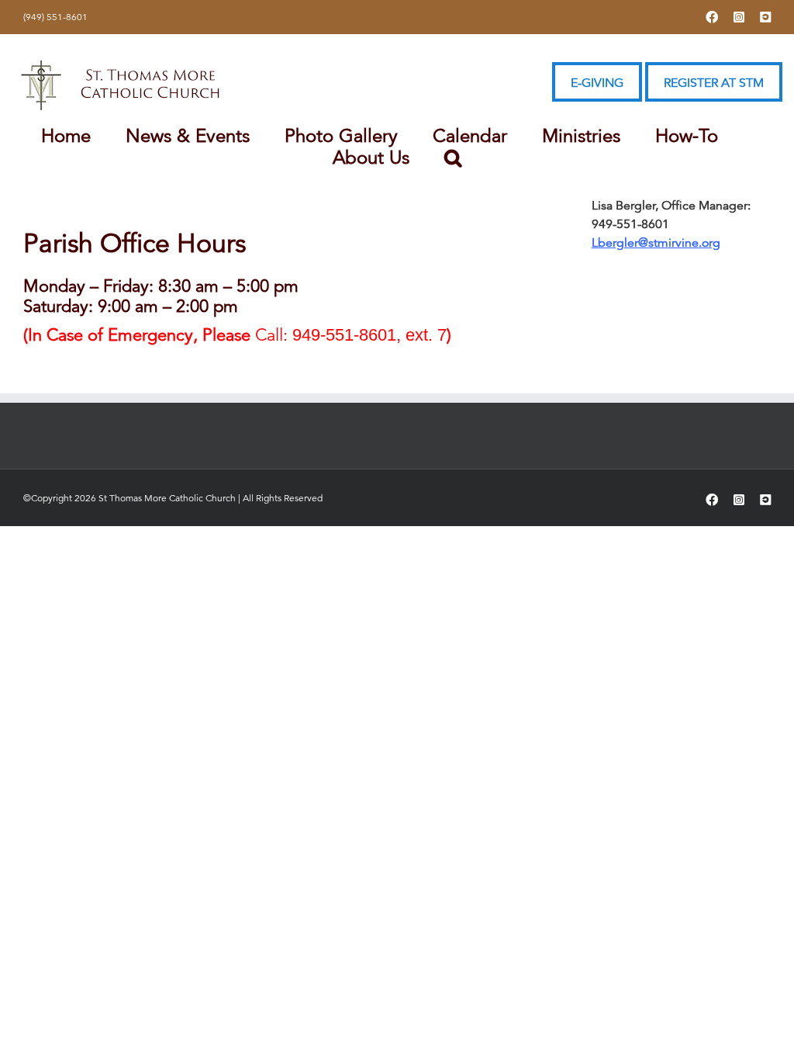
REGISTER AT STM (714, 83)
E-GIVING (597, 83)
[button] (452, 157)
